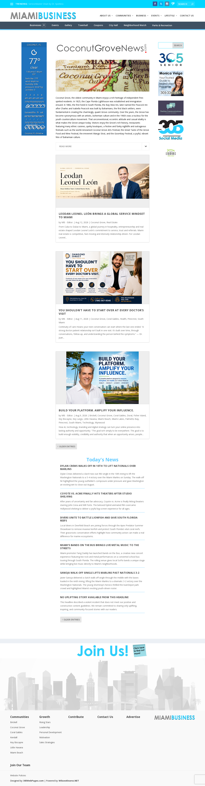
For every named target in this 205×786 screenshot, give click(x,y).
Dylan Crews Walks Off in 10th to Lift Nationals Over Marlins (98, 467)
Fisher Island (140, 415)
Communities (123, 15)
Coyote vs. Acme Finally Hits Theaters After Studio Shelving (96, 495)
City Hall (113, 25)
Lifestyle (170, 15)
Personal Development (50, 732)
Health (123, 318)
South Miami (75, 422)
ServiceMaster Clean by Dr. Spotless (46, 3)
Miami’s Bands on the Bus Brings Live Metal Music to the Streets (99, 546)
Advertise (133, 717)
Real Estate (112, 222)
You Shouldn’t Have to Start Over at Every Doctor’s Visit (101, 311)
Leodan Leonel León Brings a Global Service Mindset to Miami (102, 215)
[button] (44, 25)
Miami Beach (104, 418)
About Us (105, 15)
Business (141, 15)
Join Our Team (20, 765)
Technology (88, 422)
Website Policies (18, 775)
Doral (129, 415)
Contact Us (187, 15)
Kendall (13, 737)
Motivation (44, 737)
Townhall (83, 25)
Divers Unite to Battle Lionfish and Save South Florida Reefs (99, 519)
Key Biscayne (65, 418)
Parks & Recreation (162, 25)
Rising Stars (45, 722)
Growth (44, 717)
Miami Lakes (118, 418)
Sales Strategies (47, 742)
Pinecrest (132, 318)
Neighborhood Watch (135, 25)
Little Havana (90, 418)
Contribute (76, 717)
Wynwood (100, 422)
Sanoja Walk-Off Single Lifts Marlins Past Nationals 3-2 (99, 572)
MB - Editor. (67, 222)
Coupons (98, 25)
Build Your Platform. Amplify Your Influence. (96, 410)
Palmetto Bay (132, 418)
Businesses (35, 25)
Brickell (92, 415)
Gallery (68, 25)
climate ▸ (34, 133)
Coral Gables (113, 318)
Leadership (44, 727)
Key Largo (78, 418)
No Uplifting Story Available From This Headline (94, 597)
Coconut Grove (98, 222)
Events (155, 15)
